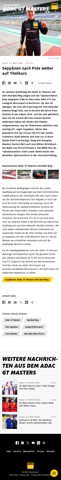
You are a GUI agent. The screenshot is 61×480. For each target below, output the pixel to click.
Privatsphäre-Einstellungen (42, 475)
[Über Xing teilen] (32, 83)
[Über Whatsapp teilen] (9, 83)
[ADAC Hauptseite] (55, 8)
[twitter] (27, 443)
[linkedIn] (38, 443)
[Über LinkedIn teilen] (26, 83)
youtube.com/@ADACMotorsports (19, 269)
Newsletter (29, 451)
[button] (54, 473)
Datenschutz (25, 475)
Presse (40, 451)
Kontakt (51, 451)
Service (17, 451)
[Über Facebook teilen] (3, 83)
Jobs (8, 451)
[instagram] (22, 443)
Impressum (13, 475)
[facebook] (17, 443)
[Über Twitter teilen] (21, 83)
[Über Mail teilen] (15, 83)
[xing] (43, 443)
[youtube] (33, 443)
